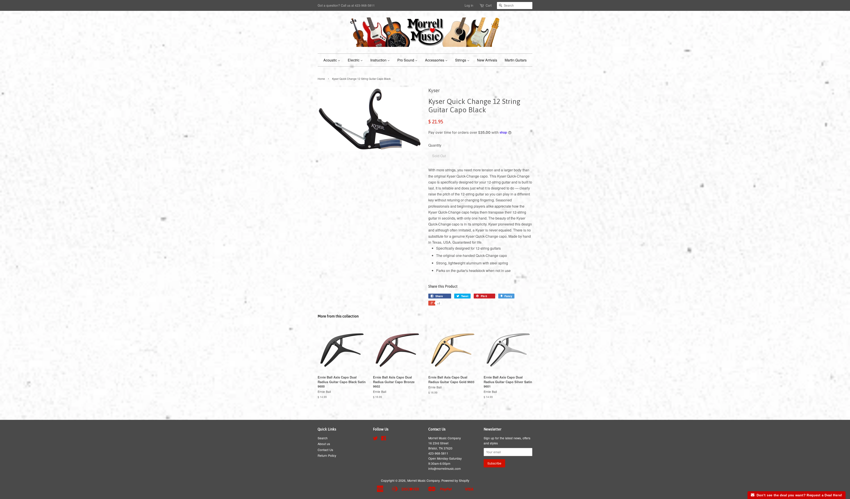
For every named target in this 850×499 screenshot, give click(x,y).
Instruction (378, 60)
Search (323, 438)
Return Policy (327, 455)
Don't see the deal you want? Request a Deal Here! (798, 495)
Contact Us (325, 449)
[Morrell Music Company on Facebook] (383, 439)
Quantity (434, 145)
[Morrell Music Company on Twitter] (375, 439)
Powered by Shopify (455, 480)
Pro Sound (406, 60)
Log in (469, 5)
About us (324, 444)
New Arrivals (487, 60)
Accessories (435, 60)
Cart (489, 5)
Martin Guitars (516, 60)
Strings (461, 60)
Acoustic (330, 60)
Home (321, 78)
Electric (354, 60)
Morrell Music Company (423, 480)
